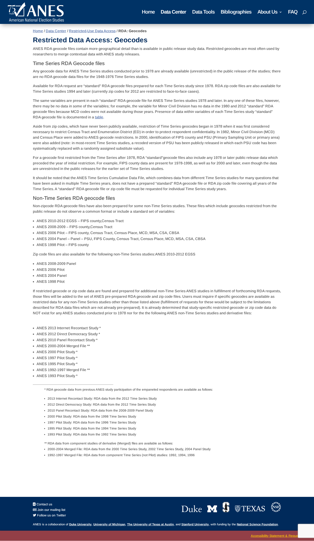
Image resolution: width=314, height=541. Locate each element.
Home (148, 12)
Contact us (44, 504)
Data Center (173, 12)
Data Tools (203, 12)
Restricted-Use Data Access (92, 31)
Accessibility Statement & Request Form (280, 536)
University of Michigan (109, 524)
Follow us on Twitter (51, 515)
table (99, 117)
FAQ (292, 12)
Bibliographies (236, 12)
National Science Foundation (257, 524)
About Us (267, 12)
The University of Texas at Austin (150, 524)
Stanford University (195, 524)
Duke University (80, 524)
